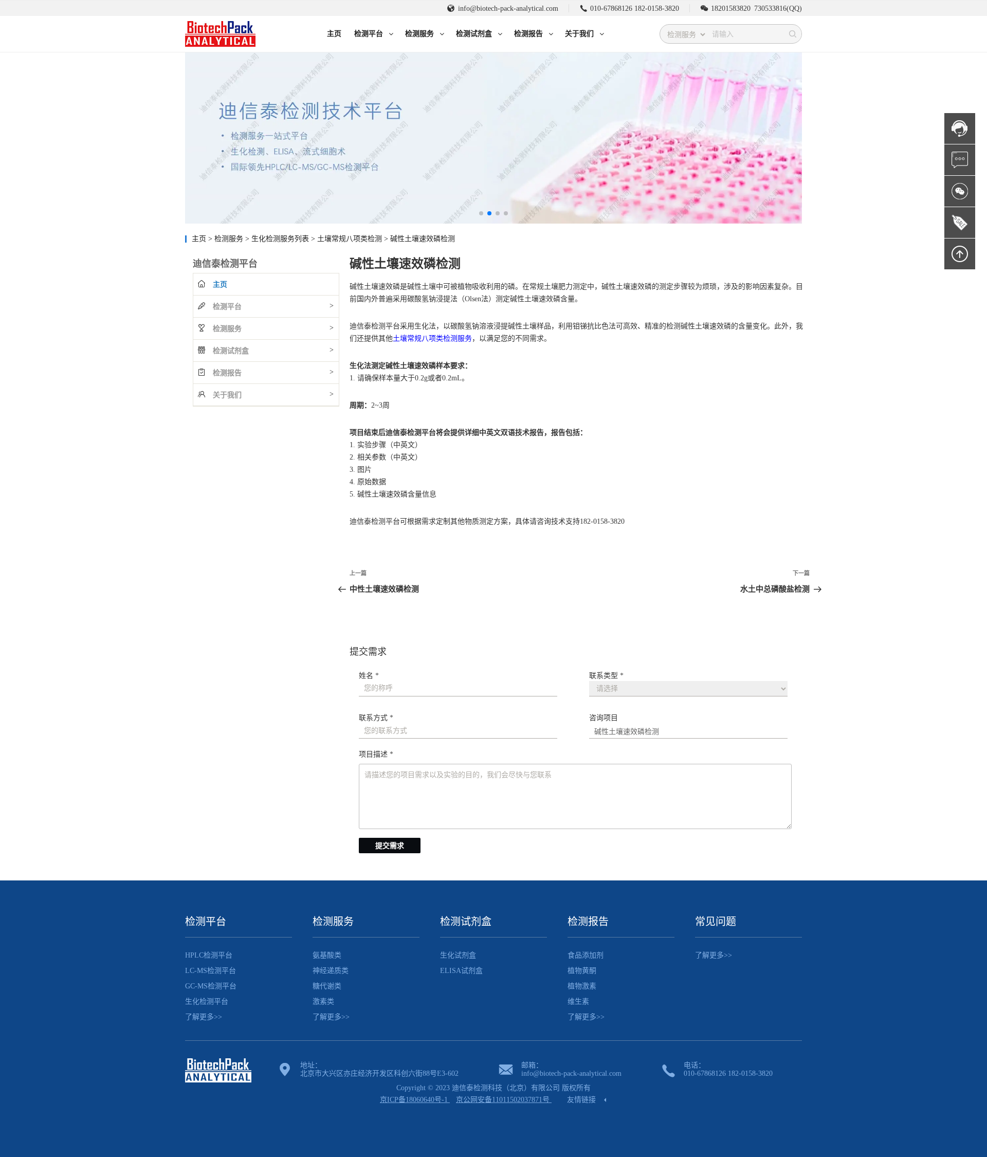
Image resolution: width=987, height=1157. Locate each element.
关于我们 (227, 395)
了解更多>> (203, 1017)
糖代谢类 (327, 986)
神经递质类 (331, 971)
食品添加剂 (586, 955)
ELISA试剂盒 (461, 971)
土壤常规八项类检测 (350, 239)
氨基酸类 (327, 955)
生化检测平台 (206, 1001)
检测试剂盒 (231, 351)
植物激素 (582, 986)
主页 (199, 239)
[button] (481, 213)
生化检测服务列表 (281, 239)
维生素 (578, 1001)
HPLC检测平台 (208, 955)
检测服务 (229, 239)
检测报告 (227, 373)
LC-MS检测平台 (210, 971)
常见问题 (715, 921)
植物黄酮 (582, 971)
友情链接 (582, 1100)
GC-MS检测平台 (210, 986)
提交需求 (389, 846)
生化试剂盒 (458, 955)
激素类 (323, 1001)
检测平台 (227, 306)
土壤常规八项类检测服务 (432, 338)
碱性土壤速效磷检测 (422, 239)
